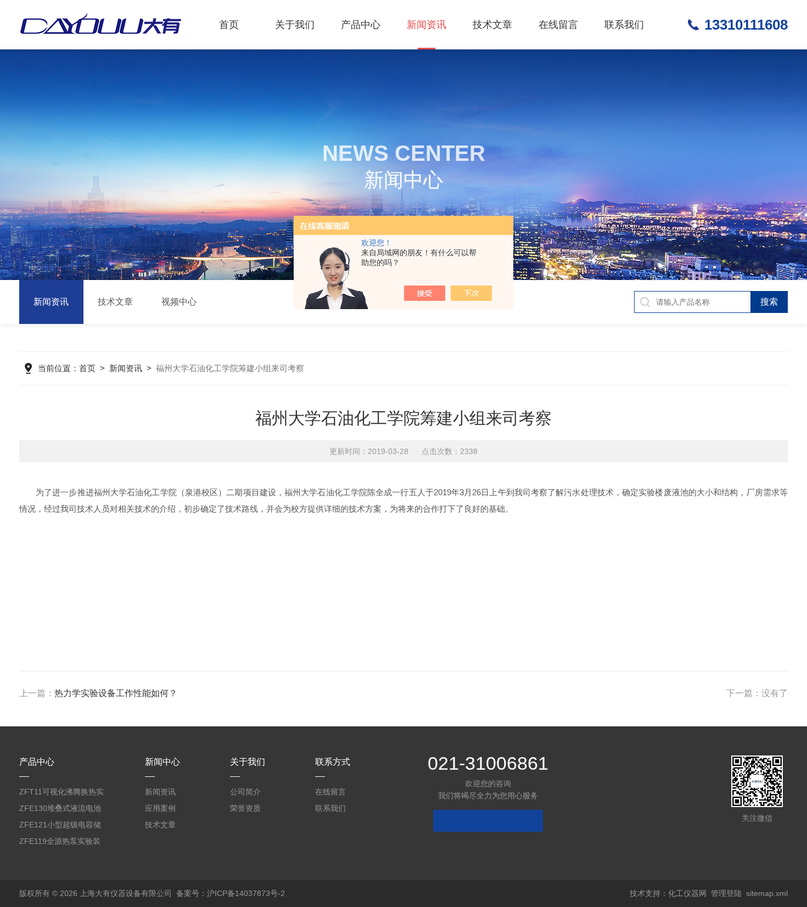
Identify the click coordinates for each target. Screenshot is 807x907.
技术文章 (492, 24)
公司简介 (245, 791)
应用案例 (160, 808)
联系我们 (624, 24)
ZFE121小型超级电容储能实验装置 (60, 826)
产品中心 (360, 24)
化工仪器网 (687, 893)
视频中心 (179, 301)
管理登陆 (726, 893)
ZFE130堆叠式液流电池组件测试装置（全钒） (60, 810)
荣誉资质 (245, 808)
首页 (229, 24)
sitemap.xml (767, 893)
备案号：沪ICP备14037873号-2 (230, 893)
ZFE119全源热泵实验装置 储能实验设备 (59, 843)
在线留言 (558, 24)
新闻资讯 (426, 24)
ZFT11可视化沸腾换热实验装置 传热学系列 (61, 793)
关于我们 (295, 24)
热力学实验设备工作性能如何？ (115, 693)
